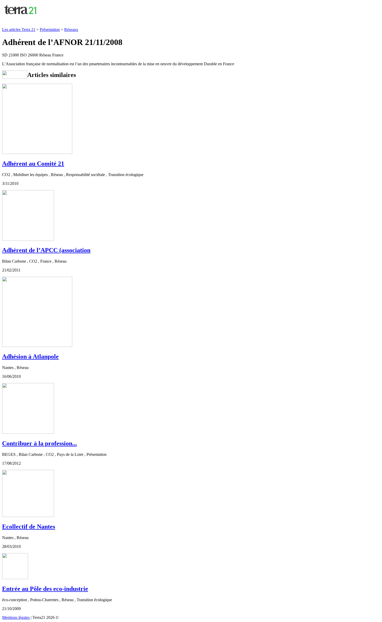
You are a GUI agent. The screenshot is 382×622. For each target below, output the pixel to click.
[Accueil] (20, 16)
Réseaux (71, 29)
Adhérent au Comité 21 (33, 163)
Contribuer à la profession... (39, 443)
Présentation (50, 29)
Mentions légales (16, 617)
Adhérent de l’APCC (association (46, 250)
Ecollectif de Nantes (28, 526)
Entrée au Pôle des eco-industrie (45, 588)
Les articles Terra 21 (18, 29)
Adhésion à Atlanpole (30, 356)
